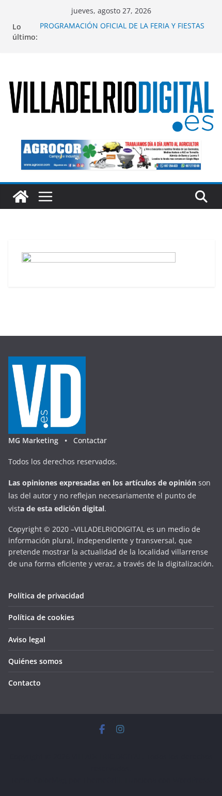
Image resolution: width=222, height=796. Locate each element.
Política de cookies (41, 617)
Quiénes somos (35, 661)
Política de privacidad (46, 595)
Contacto (24, 683)
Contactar (90, 440)
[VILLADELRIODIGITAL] (20, 196)
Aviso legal (26, 639)
